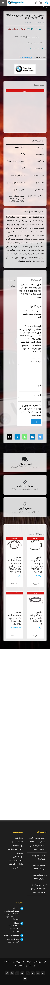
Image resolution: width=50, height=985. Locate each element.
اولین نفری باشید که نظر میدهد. (34, 22)
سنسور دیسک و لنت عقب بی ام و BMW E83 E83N (36, 618)
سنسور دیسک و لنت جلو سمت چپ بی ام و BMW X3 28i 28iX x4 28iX (14, 565)
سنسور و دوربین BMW (27, 57)
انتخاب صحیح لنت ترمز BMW (38, 857)
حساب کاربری (18, 867)
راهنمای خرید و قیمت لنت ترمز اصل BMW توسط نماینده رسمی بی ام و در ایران (37, 844)
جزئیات (35, 584)
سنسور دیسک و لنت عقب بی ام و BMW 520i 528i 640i (14, 618)
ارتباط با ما (19, 838)
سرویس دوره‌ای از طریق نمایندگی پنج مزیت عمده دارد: (38, 888)
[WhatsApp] (25, 437)
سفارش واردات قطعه (15, 864)
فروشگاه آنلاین (18, 856)
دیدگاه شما (35, 361)
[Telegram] (17, 437)
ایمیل (37, 395)
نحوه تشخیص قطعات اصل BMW (27, 242)
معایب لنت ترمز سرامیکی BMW (39, 867)
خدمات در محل (17, 842)
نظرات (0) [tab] (11, 286)
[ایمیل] (9, 437)
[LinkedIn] (32, 437)
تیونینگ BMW (18, 845)
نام (39, 385)
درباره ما (20, 853)
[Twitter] (40, 437)
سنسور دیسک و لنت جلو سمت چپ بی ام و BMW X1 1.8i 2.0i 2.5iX (36, 565)
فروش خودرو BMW (16, 860)
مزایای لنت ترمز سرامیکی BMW (39, 877)
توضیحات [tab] (11, 280)
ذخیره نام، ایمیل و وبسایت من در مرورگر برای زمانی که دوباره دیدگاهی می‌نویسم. (30, 410)
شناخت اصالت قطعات (15, 849)
